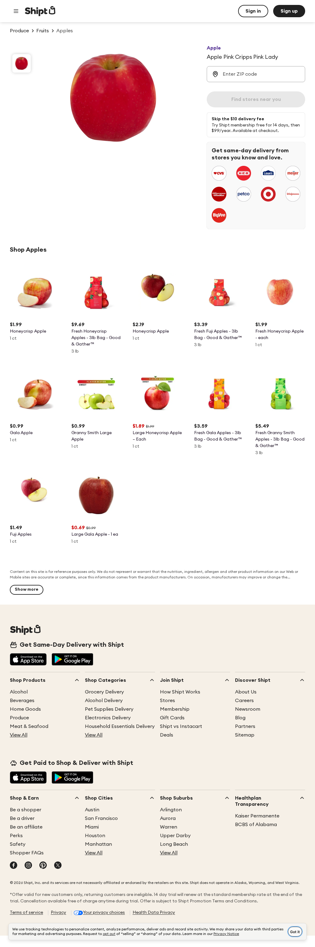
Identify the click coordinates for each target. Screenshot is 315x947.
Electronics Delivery (108, 717)
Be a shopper (25, 809)
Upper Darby (175, 835)
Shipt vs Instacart (181, 726)
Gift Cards (172, 717)
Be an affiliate (26, 827)
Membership (174, 709)
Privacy (58, 912)
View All (18, 735)
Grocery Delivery (104, 691)
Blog (240, 717)
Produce (19, 717)
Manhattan (98, 844)
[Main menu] (16, 11)
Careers (244, 700)
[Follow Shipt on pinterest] (43, 865)
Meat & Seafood (29, 726)
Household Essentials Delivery (120, 726)
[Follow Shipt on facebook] (13, 865)
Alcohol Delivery (104, 700)
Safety (18, 844)
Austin (92, 809)
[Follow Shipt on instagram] (28, 865)
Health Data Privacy (154, 912)
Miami (92, 827)
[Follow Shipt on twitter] (58, 865)
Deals (166, 735)
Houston (95, 835)
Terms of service (26, 912)
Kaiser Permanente (257, 815)
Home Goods (25, 709)
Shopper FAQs (27, 852)
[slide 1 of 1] (21, 63)
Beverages (22, 700)
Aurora (168, 818)
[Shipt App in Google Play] (72, 660)
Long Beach (174, 844)
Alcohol (19, 691)
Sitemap (244, 735)
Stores (167, 700)
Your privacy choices (104, 912)
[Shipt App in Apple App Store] (28, 660)
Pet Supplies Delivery (109, 709)
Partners (245, 726)
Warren (168, 827)
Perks (16, 835)
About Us (246, 691)
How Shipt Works (180, 691)
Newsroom (247, 709)
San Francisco (101, 818)
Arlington (171, 809)
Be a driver (22, 818)
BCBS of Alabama (256, 824)
